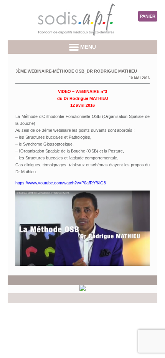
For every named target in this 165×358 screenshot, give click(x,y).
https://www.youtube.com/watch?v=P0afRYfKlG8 (60, 183)
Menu (87, 47)
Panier (147, 16)
